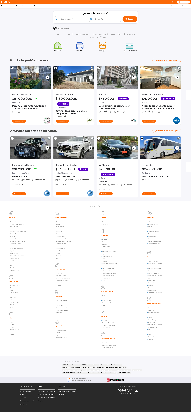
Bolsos (11, 322)
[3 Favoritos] (98, 138)
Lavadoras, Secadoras (108, 275)
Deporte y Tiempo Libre (108, 323)
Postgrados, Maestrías (62, 310)
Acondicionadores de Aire (109, 273)
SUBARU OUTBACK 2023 (124, 372)
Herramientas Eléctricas (154, 268)
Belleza (11, 318)
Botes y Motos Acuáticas (63, 278)
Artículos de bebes (61, 330)
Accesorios (59, 231)
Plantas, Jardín (14, 292)
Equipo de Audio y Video (109, 251)
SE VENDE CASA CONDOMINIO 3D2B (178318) (74, 370)
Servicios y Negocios (154, 303)
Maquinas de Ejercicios (108, 325)
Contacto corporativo (27, 401)
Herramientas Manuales (154, 271)
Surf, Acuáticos (106, 327)
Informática (105, 249)
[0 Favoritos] (142, 68)
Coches (58, 332)
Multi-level (151, 310)
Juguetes (58, 335)
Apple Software (106, 242)
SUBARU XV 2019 (136, 370)
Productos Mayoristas (154, 312)
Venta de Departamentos (17, 224)
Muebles (12, 295)
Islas (11, 265)
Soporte (23, 398)
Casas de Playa (14, 253)
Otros (11, 307)
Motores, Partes (60, 248)
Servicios (150, 285)
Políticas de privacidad (46, 394)
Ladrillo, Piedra (152, 280)
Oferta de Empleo (107, 222)
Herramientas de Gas (154, 273)
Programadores (152, 327)
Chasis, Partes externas (62, 239)
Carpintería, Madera (153, 261)
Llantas (58, 253)
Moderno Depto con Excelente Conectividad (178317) (116, 370)
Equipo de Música (61, 243)
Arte (103, 295)
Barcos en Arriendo (61, 275)
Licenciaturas (59, 305)
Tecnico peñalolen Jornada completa (111, 364)
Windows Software (107, 271)
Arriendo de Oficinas (15, 243)
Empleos (104, 218)
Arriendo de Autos (61, 229)
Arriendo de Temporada (16, 248)
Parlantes (104, 261)
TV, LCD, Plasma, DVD (108, 268)
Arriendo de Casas (15, 239)
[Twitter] (128, 390)
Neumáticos (59, 251)
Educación (58, 296)
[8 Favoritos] (98, 68)
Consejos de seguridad (176, 5)
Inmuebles (4, 6)
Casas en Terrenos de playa (17, 256)
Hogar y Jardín (13, 281)
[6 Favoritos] (55, 68)
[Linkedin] (132, 390)
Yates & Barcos (60, 269)
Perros (150, 239)
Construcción (151, 257)
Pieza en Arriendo (14, 258)
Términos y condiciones (46, 391)
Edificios (12, 260)
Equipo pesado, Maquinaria (63, 241)
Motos (58, 224)
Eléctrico (150, 278)
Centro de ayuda (186, 5)
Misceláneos (151, 266)
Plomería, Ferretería (153, 283)
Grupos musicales (107, 303)
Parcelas (12, 263)
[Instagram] (124, 390)
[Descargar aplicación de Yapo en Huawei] (108, 380)
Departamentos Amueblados (18, 251)
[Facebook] (120, 390)
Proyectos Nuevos (15, 270)
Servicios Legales (153, 337)
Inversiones (151, 308)
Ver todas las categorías (67, 391)
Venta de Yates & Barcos (63, 283)
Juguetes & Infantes (61, 326)
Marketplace (33, 6)
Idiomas (58, 303)
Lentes (12, 327)
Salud (149, 334)
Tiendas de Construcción (155, 292)
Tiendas (61, 394)
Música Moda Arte (107, 291)
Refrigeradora (106, 278)
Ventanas (12, 304)
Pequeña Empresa (153, 315)
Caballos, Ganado (153, 224)
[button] (47, 77)
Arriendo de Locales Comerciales (19, 246)
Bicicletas (104, 320)
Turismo (150, 339)
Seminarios (59, 312)
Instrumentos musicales (108, 298)
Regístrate (23, 404)
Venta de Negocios (153, 320)
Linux (103, 258)
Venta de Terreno (14, 234)
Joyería (12, 324)
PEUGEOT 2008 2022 (93, 370)
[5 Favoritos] (12, 68)
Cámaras (104, 244)
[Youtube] (136, 390)
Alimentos (151, 222)
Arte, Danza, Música (61, 300)
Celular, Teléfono (106, 246)
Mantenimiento (152, 290)
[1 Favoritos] (142, 138)
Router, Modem (106, 266)
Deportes (104, 316)
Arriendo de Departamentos (17, 241)
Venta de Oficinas (15, 229)
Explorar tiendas (166, 5)
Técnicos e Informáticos (62, 308)
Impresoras (105, 254)
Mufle (57, 246)
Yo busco (58, 285)
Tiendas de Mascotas (154, 231)
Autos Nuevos (60, 226)
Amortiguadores (60, 234)
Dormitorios (13, 297)
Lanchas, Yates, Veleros (62, 280)
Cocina (12, 288)
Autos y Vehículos (61, 218)
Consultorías (151, 322)
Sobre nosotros (25, 391)
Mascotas (150, 218)
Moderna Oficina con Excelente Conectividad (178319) (111, 367)
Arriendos (12, 236)
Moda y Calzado (14, 329)
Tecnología (104, 235)
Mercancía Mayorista (108, 338)
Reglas (40, 401)
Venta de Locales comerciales (18, 231)
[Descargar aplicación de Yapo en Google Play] (120, 380)
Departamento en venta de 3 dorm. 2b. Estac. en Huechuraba (78, 367)
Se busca (12, 300)
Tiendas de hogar (14, 302)
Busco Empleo (106, 224)
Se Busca (58, 256)
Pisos (11, 290)
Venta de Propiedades (16, 222)
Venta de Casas (14, 226)
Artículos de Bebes (15, 285)
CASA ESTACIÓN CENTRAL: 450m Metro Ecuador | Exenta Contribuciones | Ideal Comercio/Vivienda (88, 372)
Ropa (11, 337)
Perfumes (12, 332)
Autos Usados (60, 222)
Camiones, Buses (60, 236)
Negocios (12, 268)
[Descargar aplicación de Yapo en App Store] (113, 380)
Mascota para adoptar (154, 241)
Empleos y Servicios (22, 6)
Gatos (150, 226)
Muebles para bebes (61, 337)
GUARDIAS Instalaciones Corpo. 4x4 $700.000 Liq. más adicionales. (80, 364)
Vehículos (11, 6)
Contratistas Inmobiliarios (155, 263)
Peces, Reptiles (152, 236)
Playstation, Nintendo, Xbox (109, 263)
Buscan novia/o (152, 234)
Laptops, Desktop (107, 256)
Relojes (12, 334)
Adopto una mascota (154, 243)
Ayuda (22, 394)
